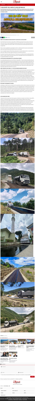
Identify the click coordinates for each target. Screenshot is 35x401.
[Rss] (7, 386)
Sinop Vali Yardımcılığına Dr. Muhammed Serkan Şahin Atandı (30, 346)
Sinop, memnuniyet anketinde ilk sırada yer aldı (13, 346)
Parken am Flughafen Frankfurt (17, 398)
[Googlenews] (9, 386)
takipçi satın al (30, 398)
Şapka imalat (6, 398)
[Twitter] (2, 386)
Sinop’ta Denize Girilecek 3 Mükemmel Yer (4, 346)
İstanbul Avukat (2, 398)
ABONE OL (8, 37)
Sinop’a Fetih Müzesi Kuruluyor (21, 346)
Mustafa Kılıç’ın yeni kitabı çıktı (13, 359)
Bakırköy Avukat (15, 399)
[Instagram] (4, 386)
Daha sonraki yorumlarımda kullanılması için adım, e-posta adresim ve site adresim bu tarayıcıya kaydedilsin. (16, 374)
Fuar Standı (10, 398)
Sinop (1, 344)
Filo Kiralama (20, 399)
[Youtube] (6, 386)
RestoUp (33, 398)
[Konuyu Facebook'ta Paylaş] (1, 37)
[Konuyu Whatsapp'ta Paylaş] (4, 37)
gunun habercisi (25, 399)
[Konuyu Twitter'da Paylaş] (2, 37)
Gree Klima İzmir (10, 399)
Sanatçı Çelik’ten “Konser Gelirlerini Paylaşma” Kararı (4, 359)
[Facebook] (1, 386)
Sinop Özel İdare (5, 335)
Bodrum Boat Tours (24, 398)
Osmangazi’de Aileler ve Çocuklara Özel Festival (13, 4)
